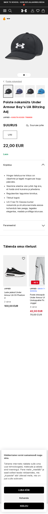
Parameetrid (9, 225)
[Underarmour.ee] (24, 10)
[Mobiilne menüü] (4, 10)
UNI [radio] (10, 134)
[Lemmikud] (37, 10)
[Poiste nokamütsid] (3, 81)
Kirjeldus (7, 165)
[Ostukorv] (43, 10)
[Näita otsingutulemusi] (10, 10)
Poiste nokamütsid (14, 81)
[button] (24, 75)
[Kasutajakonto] (32, 10)
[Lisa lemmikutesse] (23, 258)
